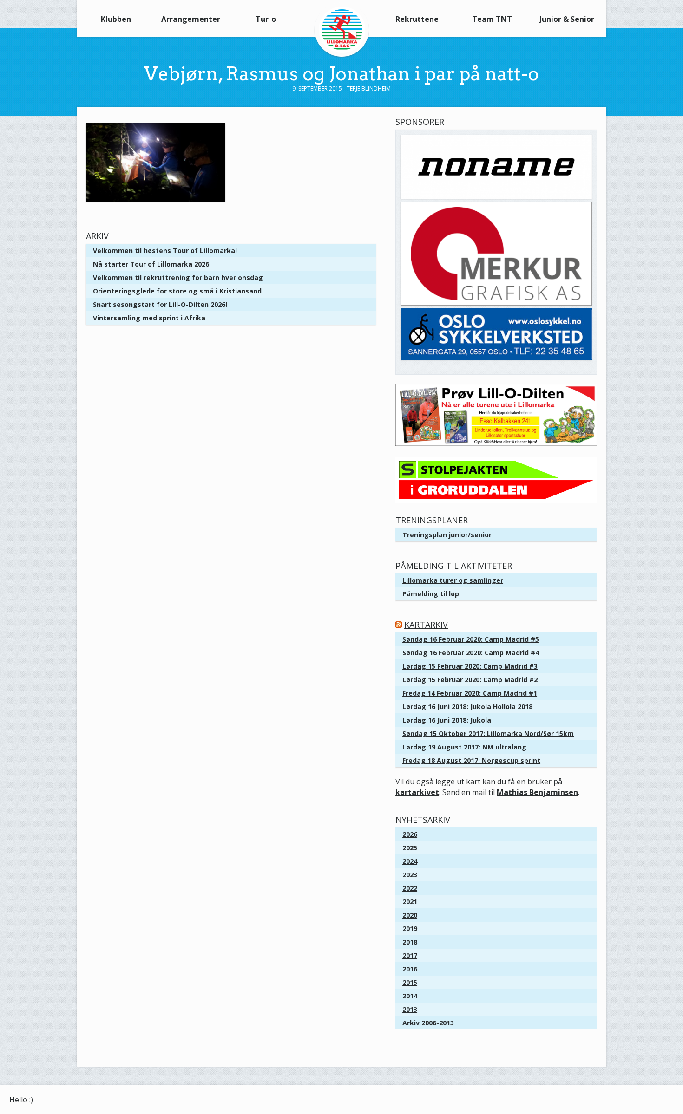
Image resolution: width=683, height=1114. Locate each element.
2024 (409, 861)
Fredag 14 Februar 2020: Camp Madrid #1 (469, 693)
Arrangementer (190, 19)
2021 (409, 901)
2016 (409, 968)
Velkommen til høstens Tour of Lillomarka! (165, 250)
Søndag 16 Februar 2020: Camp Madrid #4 (470, 652)
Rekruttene (417, 19)
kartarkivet (417, 792)
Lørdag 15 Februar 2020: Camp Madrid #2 (470, 679)
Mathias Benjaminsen (537, 792)
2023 (409, 874)
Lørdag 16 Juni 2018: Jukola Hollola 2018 (467, 706)
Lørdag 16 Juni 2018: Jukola (446, 720)
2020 (409, 915)
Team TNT (492, 19)
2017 (409, 955)
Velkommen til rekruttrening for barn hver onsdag (178, 277)
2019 (409, 928)
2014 (409, 995)
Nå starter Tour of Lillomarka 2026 (151, 264)
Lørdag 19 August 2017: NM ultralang (464, 747)
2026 (409, 834)
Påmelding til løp (430, 593)
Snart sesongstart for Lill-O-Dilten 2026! (160, 304)
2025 (409, 847)
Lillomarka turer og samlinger (452, 580)
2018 (409, 942)
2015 (409, 982)
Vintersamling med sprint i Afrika (149, 317)
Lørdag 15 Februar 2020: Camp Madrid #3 (470, 666)
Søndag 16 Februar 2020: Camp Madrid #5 (470, 639)
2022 (409, 888)
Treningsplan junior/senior (447, 534)
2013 (409, 1009)
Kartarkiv (426, 624)
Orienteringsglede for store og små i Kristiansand (177, 291)
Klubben (116, 19)
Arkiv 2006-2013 (428, 1022)
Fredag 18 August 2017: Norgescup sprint (471, 760)
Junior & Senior (566, 19)
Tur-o (266, 19)
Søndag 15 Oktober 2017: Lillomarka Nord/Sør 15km (488, 733)
